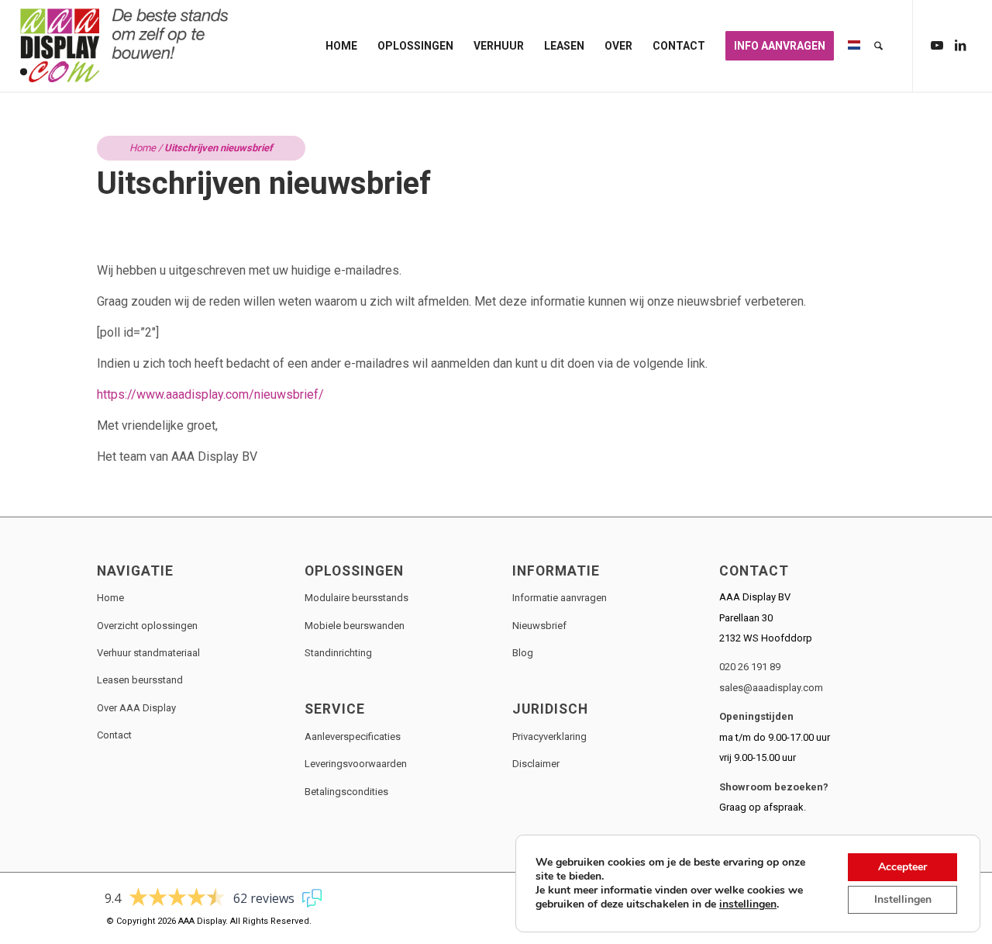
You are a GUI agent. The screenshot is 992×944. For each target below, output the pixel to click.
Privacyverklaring (549, 736)
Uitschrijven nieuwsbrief (264, 183)
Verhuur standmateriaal (148, 653)
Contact (114, 735)
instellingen (748, 904)
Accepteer (902, 866)
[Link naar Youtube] (937, 45)
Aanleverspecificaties (353, 736)
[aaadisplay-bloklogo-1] (125, 46)
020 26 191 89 (749, 667)
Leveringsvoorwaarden (356, 763)
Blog (522, 653)
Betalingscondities (346, 791)
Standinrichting (338, 653)
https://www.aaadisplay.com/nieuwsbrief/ (210, 394)
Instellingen (903, 899)
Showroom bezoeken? (773, 787)
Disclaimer (536, 763)
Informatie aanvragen (559, 597)
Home (142, 148)
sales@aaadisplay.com (771, 687)
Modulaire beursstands (356, 597)
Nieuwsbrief (539, 625)
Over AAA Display (136, 708)
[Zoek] (878, 46)
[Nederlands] (854, 46)
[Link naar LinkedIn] (960, 45)
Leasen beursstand (140, 680)
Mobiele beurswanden (355, 625)
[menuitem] (341, 46)
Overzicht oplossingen (147, 625)
